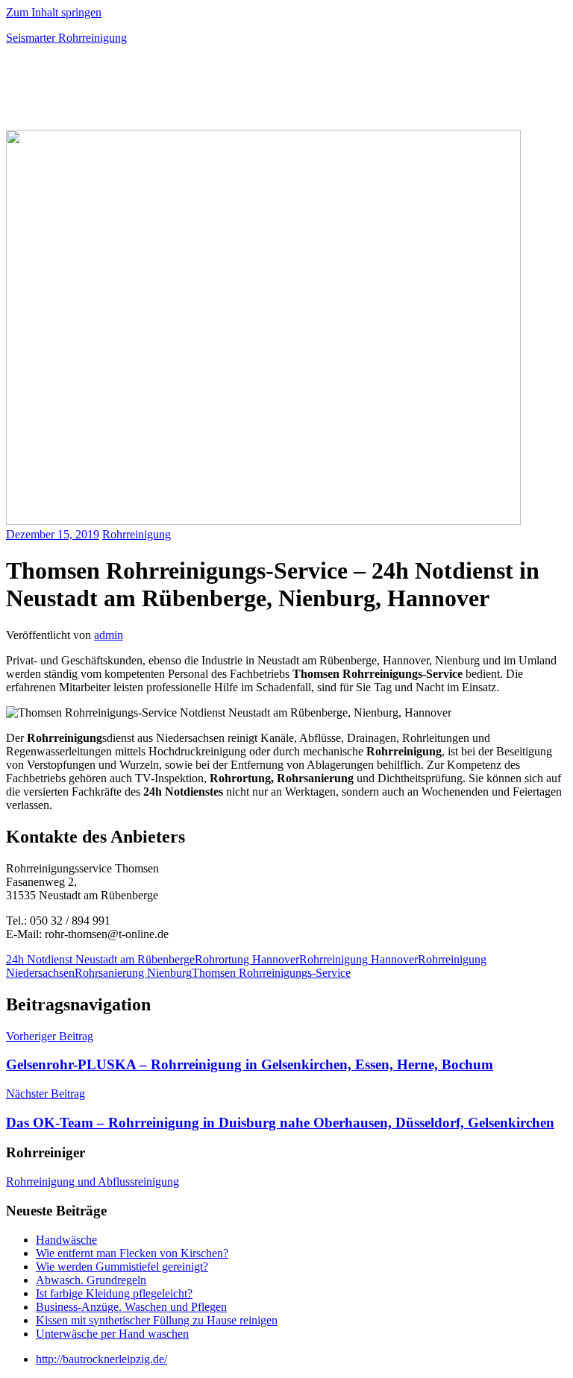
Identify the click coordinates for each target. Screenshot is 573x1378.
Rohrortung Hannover (247, 959)
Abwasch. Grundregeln (91, 1280)
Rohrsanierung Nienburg (133, 972)
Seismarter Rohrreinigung (66, 37)
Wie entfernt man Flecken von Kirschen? (132, 1253)
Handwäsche (66, 1239)
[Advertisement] (180, 92)
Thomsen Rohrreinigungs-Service (271, 972)
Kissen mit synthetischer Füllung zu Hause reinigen (157, 1320)
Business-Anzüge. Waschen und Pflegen (131, 1306)
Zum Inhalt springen (53, 12)
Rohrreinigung (136, 534)
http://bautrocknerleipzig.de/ (101, 1359)
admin (108, 635)
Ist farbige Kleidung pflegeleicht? (114, 1293)
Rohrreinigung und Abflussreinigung (92, 1181)
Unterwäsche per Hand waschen (112, 1333)
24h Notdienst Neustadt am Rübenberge (100, 959)
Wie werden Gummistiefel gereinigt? (122, 1266)
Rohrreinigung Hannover (358, 959)
